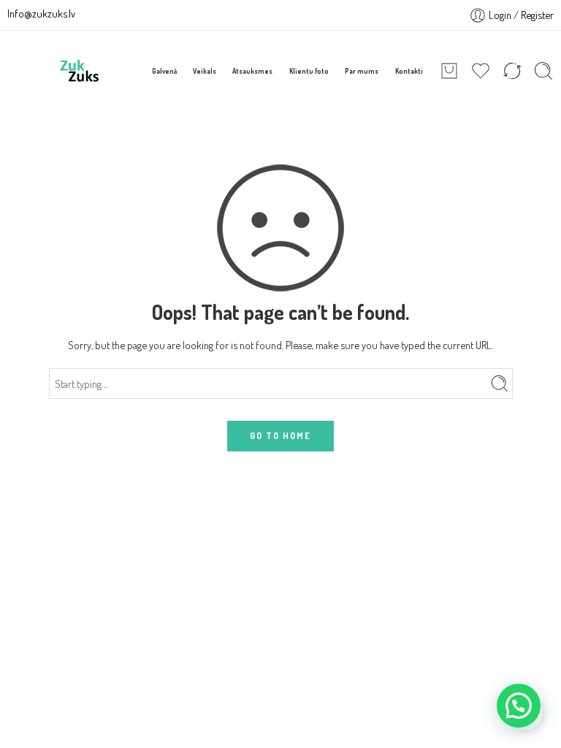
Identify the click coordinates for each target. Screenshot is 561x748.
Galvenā (164, 70)
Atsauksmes (252, 70)
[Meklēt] (543, 71)
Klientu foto (309, 70)
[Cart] (449, 71)
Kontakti (409, 70)
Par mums (361, 70)
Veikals (204, 70)
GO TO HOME (280, 435)
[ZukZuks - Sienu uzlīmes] (79, 71)
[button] (519, 706)
